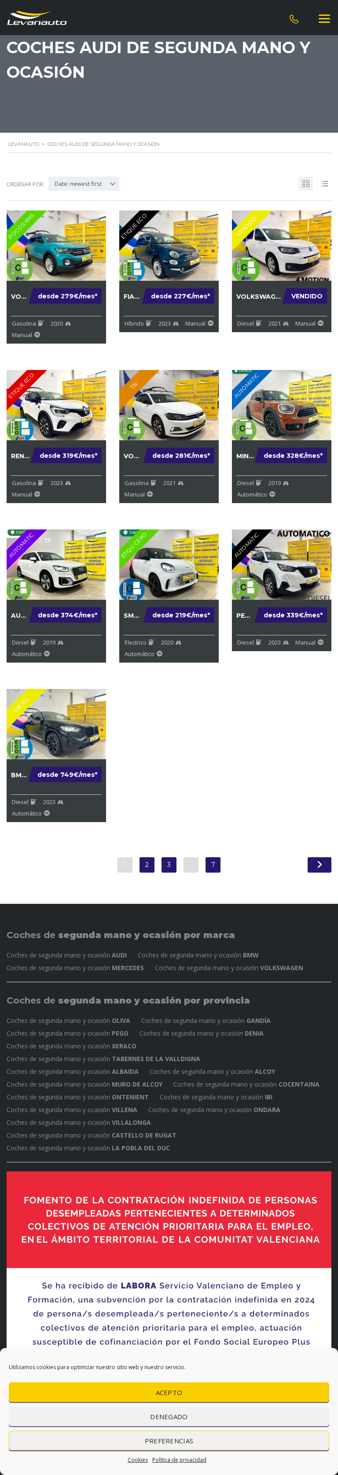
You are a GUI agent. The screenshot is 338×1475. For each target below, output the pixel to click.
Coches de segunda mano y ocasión (67, 955)
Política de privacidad (179, 1460)
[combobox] (83, 184)
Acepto (169, 1392)
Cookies (138, 1460)
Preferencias (169, 1440)
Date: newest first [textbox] (78, 184)
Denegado (168, 1416)
